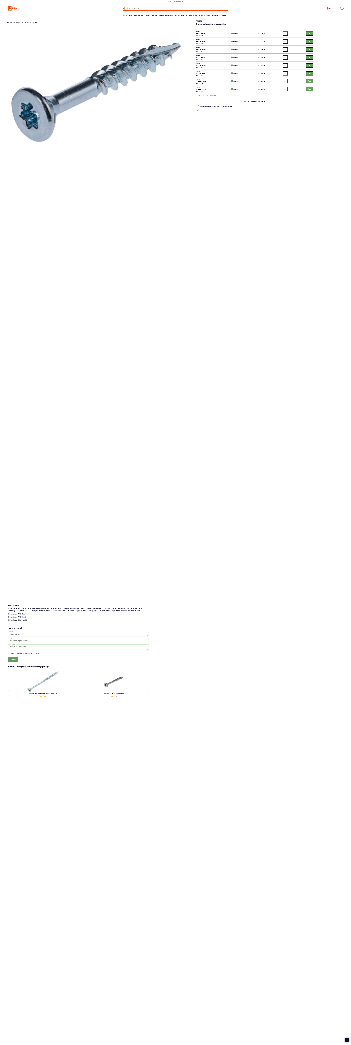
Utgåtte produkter (204, 15)
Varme (147, 15)
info (230, 106)
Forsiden (9, 22)
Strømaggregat (127, 15)
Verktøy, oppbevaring (166, 15)
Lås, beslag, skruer (191, 15)
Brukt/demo (216, 15)
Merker (224, 15)
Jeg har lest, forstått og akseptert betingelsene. (25, 653)
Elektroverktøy (138, 15)
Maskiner (154, 15)
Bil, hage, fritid (179, 15)
